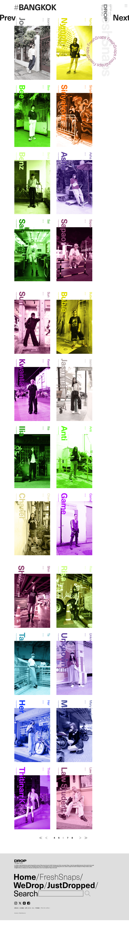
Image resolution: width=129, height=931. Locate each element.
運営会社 (16, 908)
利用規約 (37, 908)
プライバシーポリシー (45, 908)
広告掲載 (22, 908)
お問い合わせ (28, 908)
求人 (33, 908)
